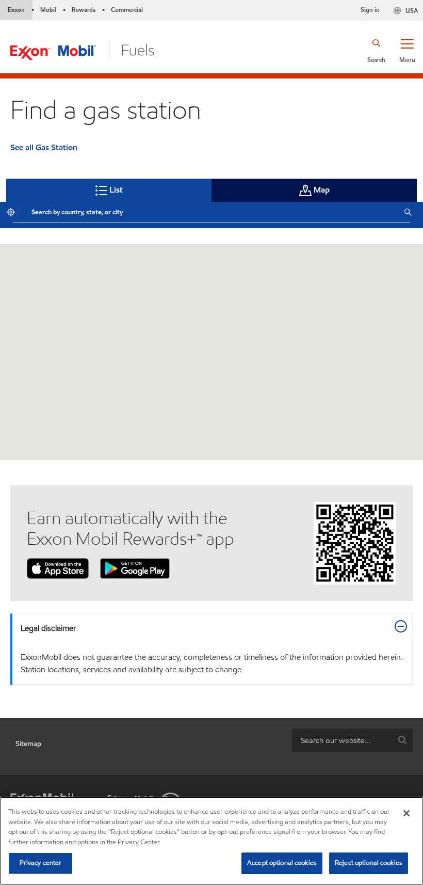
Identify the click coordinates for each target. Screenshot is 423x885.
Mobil (48, 9)
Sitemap (28, 744)
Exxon (16, 9)
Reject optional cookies (368, 862)
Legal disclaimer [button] (48, 628)
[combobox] (210, 212)
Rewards (83, 9)
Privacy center (41, 862)
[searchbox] (342, 740)
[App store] (58, 567)
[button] (407, 50)
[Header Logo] (82, 49)
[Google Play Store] (135, 567)
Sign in (370, 9)
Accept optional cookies (282, 862)
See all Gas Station (43, 147)
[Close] (406, 813)
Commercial (127, 9)
